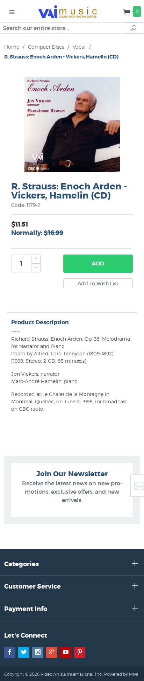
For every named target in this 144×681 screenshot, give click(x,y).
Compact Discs (46, 47)
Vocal (79, 47)
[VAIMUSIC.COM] (72, 11)
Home (11, 47)
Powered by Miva (121, 674)
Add (98, 263)
